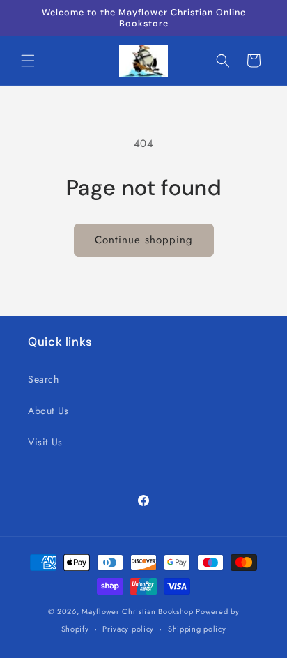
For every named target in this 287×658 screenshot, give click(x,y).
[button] (28, 60)
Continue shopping (144, 239)
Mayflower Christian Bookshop (138, 611)
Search (43, 379)
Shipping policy (197, 628)
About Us (48, 411)
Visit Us (45, 442)
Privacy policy (128, 628)
